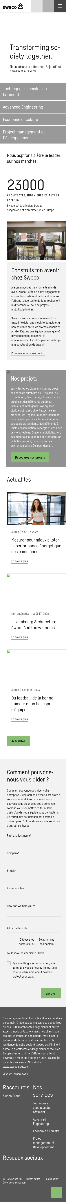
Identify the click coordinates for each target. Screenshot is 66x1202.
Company (13, 853)
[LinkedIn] (6, 1166)
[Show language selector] (37, 6)
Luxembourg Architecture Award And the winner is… (34, 624)
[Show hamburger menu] (60, 6)
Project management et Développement (43, 1142)
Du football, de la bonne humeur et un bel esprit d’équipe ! (32, 703)
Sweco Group (11, 1096)
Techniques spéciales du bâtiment (41, 1107)
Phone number (15, 888)
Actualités (18, 741)
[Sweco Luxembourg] (13, 6)
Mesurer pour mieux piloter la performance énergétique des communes (36, 545)
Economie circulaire (46, 1131)
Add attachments (17, 928)
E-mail (11, 870)
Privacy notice (33, 1178)
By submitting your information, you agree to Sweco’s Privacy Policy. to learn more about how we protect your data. (35, 969)
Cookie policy (51, 1178)
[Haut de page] (56, 1192)
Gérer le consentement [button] (14, 1182)
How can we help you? (21, 905)
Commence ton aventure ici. (28, 353)
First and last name (19, 835)
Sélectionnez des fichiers (46, 942)
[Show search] (48, 6)
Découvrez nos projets (30, 457)
